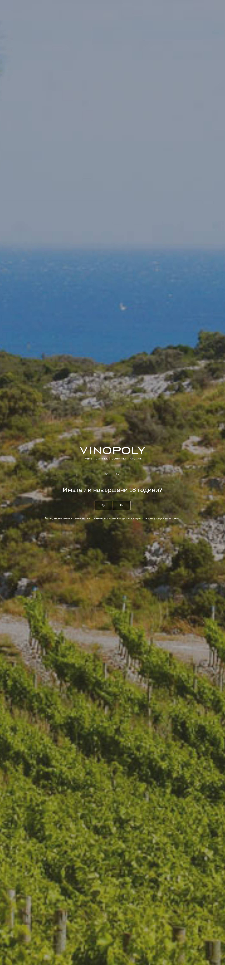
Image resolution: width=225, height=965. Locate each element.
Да (103, 505)
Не (121, 505)
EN (117, 474)
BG (106, 474)
